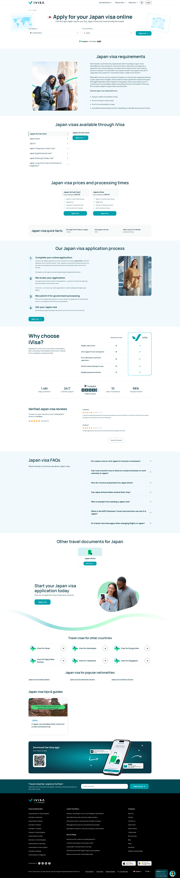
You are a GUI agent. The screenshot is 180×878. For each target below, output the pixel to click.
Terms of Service (89, 871)
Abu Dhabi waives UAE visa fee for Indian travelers (82, 817)
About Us (131, 813)
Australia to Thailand (34, 828)
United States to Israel (35, 836)
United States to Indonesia (36, 843)
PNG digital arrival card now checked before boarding (83, 825)
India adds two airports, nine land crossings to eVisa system (85, 828)
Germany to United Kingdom (37, 840)
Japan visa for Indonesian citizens (82, 679)
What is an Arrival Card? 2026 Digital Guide (80, 854)
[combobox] (54, 33)
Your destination (87, 28)
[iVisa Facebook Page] (49, 863)
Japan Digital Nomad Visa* (41, 153)
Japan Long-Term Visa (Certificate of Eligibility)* (45, 164)
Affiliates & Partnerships (135, 851)
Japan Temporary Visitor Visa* (42, 148)
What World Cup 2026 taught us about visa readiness (83, 850)
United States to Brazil (35, 821)
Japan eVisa (35, 138)
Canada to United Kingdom (36, 832)
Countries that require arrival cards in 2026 (80, 843)
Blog (129, 840)
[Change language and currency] (142, 2)
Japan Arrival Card (38, 133)
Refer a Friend (132, 828)
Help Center (132, 825)
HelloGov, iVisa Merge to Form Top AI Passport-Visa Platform (85, 813)
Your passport (32, 28)
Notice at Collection (110, 871)
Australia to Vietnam (34, 825)
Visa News (131, 847)
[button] (106, 3)
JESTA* (33, 143)
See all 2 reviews (116, 440)
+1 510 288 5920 (124, 871)
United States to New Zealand (37, 847)
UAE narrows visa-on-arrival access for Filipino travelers (84, 821)
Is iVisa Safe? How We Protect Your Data (79, 847)
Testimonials (132, 832)
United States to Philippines (37, 855)
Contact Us (131, 821)
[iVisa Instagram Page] (39, 863)
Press (130, 843)
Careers (130, 817)
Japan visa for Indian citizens (39, 679)
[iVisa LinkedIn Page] (43, 863)
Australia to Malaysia (34, 851)
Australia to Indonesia (35, 817)
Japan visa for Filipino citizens (122, 679)
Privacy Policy (99, 871)
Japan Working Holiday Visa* (42, 158)
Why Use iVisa (132, 836)
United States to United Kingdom (38, 813)
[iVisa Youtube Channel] (46, 863)
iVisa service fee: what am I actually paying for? (81, 839)
